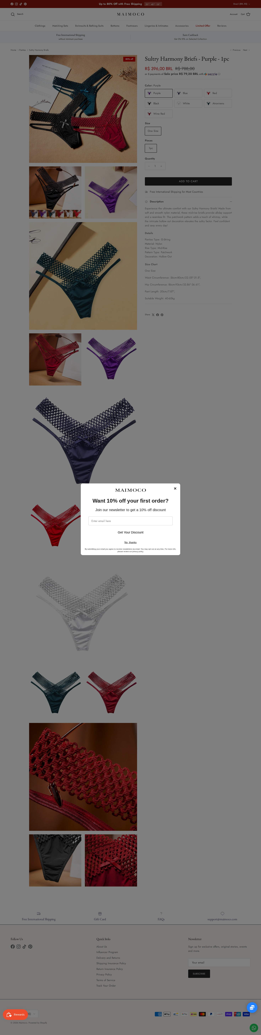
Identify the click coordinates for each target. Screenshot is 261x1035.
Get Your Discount (130, 532)
